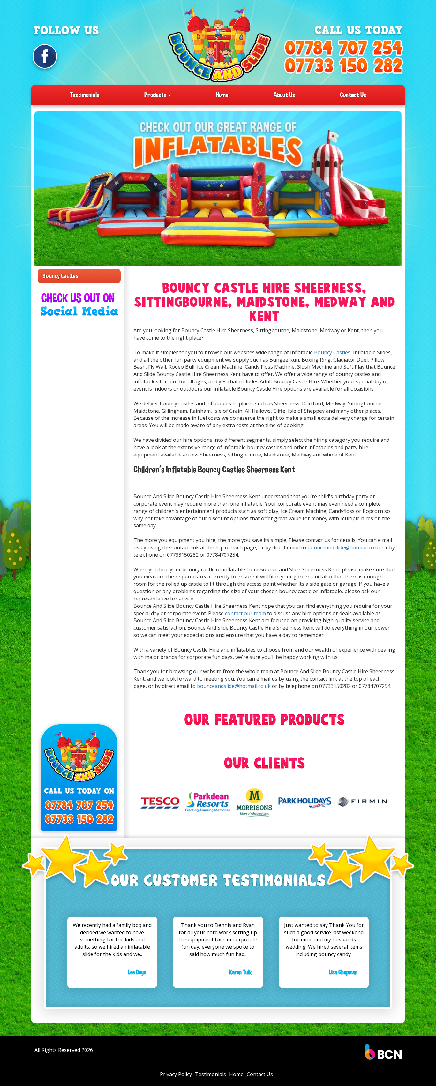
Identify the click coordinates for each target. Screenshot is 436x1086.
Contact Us (353, 94)
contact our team (245, 613)
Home (222, 94)
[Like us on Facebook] (45, 56)
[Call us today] (343, 49)
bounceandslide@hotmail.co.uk (344, 547)
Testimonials (84, 94)
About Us (284, 94)
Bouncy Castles (60, 276)
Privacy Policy (176, 1074)
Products (156, 94)
